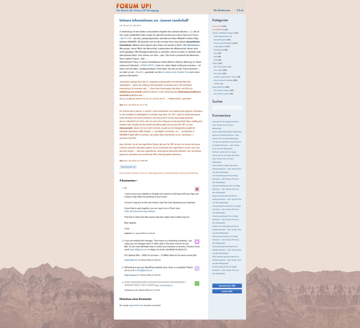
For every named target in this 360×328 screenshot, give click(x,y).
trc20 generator (218, 236)
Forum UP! (143, 173)
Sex (215, 53)
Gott (215, 60)
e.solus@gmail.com (143, 270)
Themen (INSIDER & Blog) (222, 33)
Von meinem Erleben (222, 90)
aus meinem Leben (221, 93)
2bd (121, 105)
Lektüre (217, 83)
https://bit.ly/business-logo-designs (139, 211)
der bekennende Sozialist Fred (175, 72)
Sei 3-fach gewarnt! (221, 66)
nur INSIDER (217, 29)
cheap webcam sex (219, 206)
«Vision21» (139, 72)
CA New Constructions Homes (224, 142)
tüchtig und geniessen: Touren (225, 77)
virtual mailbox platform (221, 165)
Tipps (214, 63)
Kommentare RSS (227, 285)
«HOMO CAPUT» (147, 65)
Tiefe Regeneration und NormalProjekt (163, 173)
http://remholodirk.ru (164, 285)
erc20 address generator (221, 256)
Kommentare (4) (128, 166)
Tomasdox (128, 290)
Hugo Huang (129, 275)
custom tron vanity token (221, 226)
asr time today (217, 266)
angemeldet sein (136, 305)
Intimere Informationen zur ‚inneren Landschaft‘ (154, 20)
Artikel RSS (227, 291)
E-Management (220, 46)
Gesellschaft (218, 50)
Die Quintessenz (222, 10)
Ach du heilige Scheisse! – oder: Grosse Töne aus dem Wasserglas (226, 124)
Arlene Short (129, 260)
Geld (215, 56)
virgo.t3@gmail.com (139, 249)
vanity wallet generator (221, 246)
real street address (219, 185)
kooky (214, 121)
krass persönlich (218, 87)
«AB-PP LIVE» (126, 38)
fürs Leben (218, 73)
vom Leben (218, 70)
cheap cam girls (218, 216)
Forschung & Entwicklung (188, 173)
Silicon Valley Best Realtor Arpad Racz (227, 131)
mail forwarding (218, 175)
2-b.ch (240, 10)
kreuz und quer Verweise (129, 173)
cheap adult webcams (220, 196)
